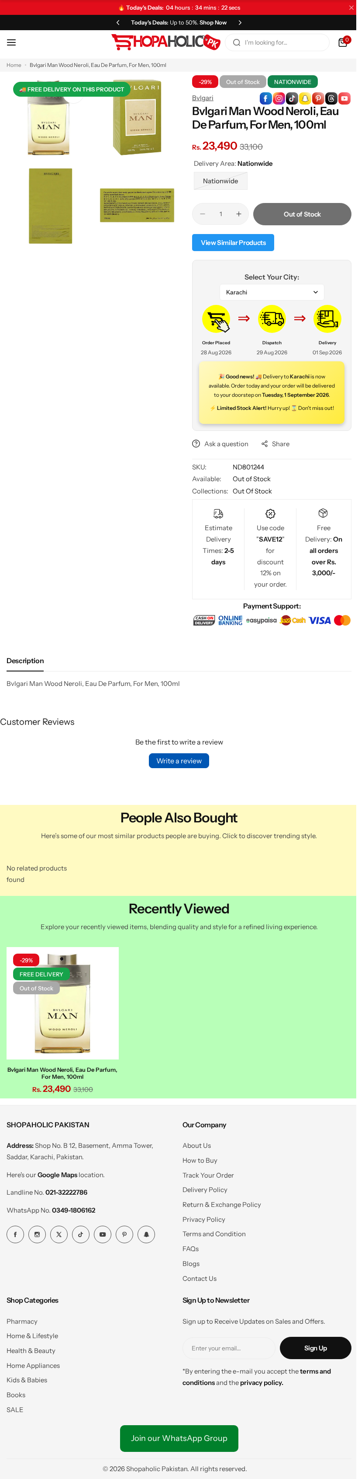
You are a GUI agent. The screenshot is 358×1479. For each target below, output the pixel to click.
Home (14, 65)
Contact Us (196, 1296)
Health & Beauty (31, 1368)
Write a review (176, 780)
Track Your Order (205, 1193)
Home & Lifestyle (32, 1354)
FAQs (187, 1266)
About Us (193, 1163)
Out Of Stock (249, 500)
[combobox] (270, 42)
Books (16, 1413)
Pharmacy (22, 1339)
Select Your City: (267, 277)
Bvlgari (199, 98)
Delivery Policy (201, 1207)
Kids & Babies (27, 1398)
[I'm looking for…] (230, 42)
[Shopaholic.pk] (159, 42)
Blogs (187, 1281)
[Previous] (114, 22)
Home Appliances (33, 1383)
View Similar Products (230, 242)
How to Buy (196, 1178)
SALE (15, 1427)
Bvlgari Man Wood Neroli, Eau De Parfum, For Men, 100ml (61, 1091)
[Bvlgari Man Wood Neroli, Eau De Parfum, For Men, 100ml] (62, 1022)
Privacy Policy (200, 1237)
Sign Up (309, 1366)
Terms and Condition (210, 1252)
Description (25, 680)
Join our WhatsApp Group (175, 1457)
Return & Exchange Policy (218, 1222)
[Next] (237, 22)
